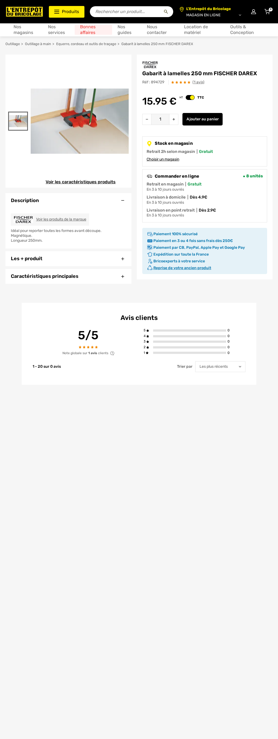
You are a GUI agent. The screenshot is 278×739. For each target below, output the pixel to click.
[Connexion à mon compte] (253, 11)
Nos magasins (23, 29)
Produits (70, 11)
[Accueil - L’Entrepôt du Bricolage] (24, 11)
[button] (189, 331)
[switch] (190, 97)
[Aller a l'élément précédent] (18, 108)
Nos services (56, 29)
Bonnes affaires (88, 29)
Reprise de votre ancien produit (182, 268)
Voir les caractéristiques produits (81, 181)
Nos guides (124, 29)
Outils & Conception (242, 29)
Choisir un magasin (163, 159)
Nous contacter (157, 29)
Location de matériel (196, 29)
